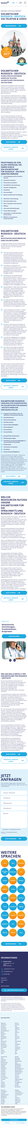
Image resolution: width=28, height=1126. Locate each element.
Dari (2, 1049)
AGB (2, 982)
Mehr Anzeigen (10, 944)
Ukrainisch (17, 1100)
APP (13, 3)
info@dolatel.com (8, 971)
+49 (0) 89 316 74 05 (9, 969)
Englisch (17, 1027)
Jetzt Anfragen (10, 839)
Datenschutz (4, 980)
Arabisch (3, 1026)
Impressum (4, 978)
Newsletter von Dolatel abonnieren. (12, 829)
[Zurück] (10, 660)
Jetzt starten (10, 142)
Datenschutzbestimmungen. (12, 832)
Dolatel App (6, 974)
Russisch (3, 1090)
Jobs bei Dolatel (5, 986)
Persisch (17, 1077)
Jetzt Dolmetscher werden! (15, 990)
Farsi (16, 1035)
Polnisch (17, 1081)
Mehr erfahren (10, 26)
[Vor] (14, 660)
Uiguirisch (17, 1099)
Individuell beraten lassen (11, 148)
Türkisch (17, 1097)
